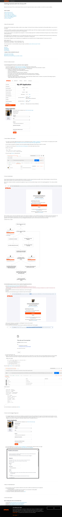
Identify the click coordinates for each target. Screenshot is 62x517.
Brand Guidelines (6, 50)
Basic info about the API (8, 12)
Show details (15, 515)
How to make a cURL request (9, 14)
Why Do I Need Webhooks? (9, 17)
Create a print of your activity (8, 53)
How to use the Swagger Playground (10, 16)
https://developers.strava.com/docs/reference (16, 504)
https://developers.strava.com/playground (19, 446)
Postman (12, 153)
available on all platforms (37, 141)
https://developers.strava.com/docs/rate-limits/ (17, 505)
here (31, 180)
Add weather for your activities (9, 54)
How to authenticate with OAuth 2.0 (10, 15)
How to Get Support (8, 18)
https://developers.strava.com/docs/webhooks (17, 503)
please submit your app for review (34, 43)
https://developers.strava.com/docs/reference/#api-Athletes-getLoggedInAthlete (27, 142)
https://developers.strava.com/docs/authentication (19, 502)
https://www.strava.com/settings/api (21, 67)
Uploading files (6, 48)
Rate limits (5, 47)
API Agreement (6, 49)
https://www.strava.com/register (21, 66)
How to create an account (9, 13)
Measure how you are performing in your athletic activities (13, 55)
